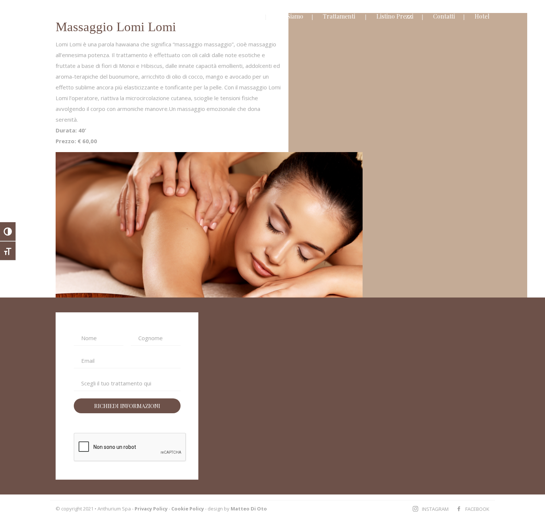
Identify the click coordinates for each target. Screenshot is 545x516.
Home (249, 16)
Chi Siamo (289, 16)
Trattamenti (339, 16)
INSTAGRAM (435, 509)
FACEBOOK (477, 509)
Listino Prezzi (394, 16)
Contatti (444, 16)
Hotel (482, 16)
